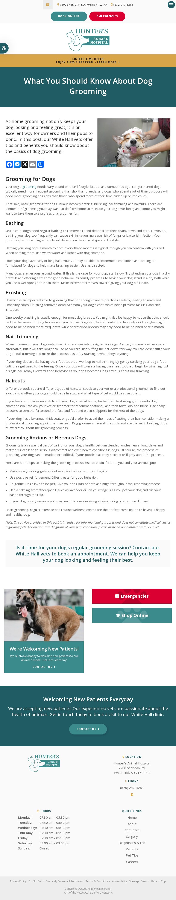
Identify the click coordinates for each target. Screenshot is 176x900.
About (132, 824)
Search (145, 881)
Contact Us (86, 729)
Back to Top (158, 881)
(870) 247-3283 (123, 4)
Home (132, 817)
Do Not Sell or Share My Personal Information (56, 881)
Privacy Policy (18, 881)
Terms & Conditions (98, 881)
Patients (132, 849)
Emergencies (107, 16)
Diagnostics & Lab (132, 842)
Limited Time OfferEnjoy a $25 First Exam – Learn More (86, 60)
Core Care (132, 830)
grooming (29, 186)
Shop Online (135, 615)
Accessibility (119, 881)
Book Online (69, 16)
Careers (132, 862)
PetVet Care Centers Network (94, 892)
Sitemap (134, 881)
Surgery (132, 836)
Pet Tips (132, 855)
